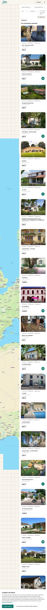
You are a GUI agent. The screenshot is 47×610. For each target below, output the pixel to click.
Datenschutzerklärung (7, 602)
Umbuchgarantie (42, 13)
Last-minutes (42, 10)
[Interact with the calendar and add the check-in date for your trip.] (21, 7)
